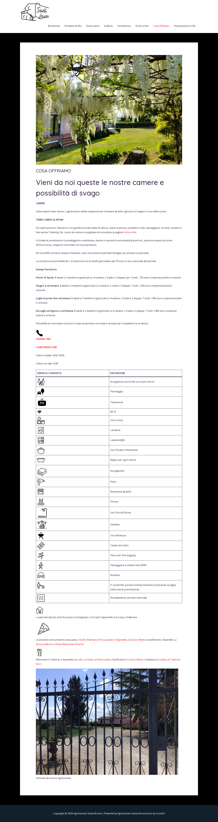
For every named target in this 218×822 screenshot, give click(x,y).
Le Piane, (89, 659)
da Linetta (161, 659)
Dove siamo (92, 26)
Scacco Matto (138, 639)
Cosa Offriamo (161, 26)
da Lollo (78, 659)
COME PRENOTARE (46, 347)
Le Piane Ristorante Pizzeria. (68, 644)
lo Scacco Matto (134, 659)
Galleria (108, 26)
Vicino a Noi (142, 26)
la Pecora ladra (103, 659)
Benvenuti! (54, 26)
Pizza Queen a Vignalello (113, 639)
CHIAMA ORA (43, 339)
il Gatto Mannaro (87, 639)
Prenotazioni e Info (185, 26)
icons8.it (160, 813)
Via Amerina (124, 26)
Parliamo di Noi (73, 26)
